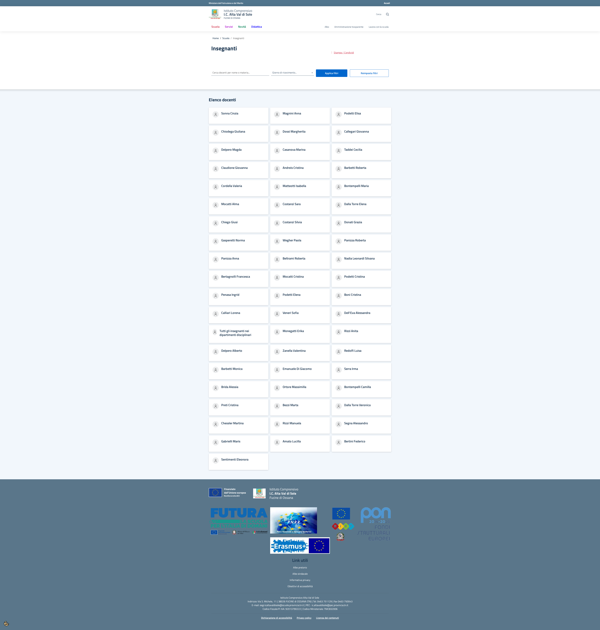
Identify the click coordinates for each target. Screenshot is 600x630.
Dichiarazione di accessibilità (276, 618)
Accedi (387, 3)
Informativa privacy (300, 580)
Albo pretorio (300, 567)
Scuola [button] (215, 27)
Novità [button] (242, 27)
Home (215, 38)
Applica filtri (331, 73)
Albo (327, 27)
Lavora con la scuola (379, 27)
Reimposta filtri (369, 73)
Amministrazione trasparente (348, 27)
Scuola (225, 38)
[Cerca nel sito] (387, 14)
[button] (238, 523)
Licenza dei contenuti (327, 618)
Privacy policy (304, 618)
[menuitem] (215, 27)
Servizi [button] (229, 27)
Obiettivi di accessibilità (300, 586)
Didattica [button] (256, 27)
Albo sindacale (300, 574)
